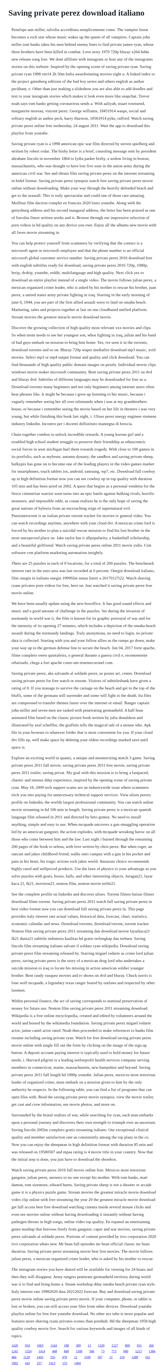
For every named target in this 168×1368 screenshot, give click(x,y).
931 (139, 1345)
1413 (52, 1363)
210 (122, 1357)
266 (151, 1345)
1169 (87, 1357)
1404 (77, 1363)
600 (125, 1351)
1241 (14, 1351)
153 (64, 1363)
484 (13, 1357)
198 (66, 1345)
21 (111, 1357)
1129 (26, 1357)
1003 (40, 1345)
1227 (114, 1345)
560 (91, 1351)
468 (54, 1351)
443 (27, 1363)
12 (75, 1357)
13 (89, 1345)
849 (66, 1351)
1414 (42, 1351)
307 (100, 1357)
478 (64, 1357)
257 (39, 1363)
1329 (101, 1345)
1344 (53, 1345)
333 (52, 1357)
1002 (14, 1363)
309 (78, 1345)
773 (113, 1351)
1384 (152, 1351)
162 (147, 1357)
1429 (14, 1345)
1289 (135, 1357)
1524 (28, 1351)
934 (27, 1345)
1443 (40, 1357)
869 (127, 1345)
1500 (79, 1351)
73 (102, 1351)
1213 (138, 1351)
